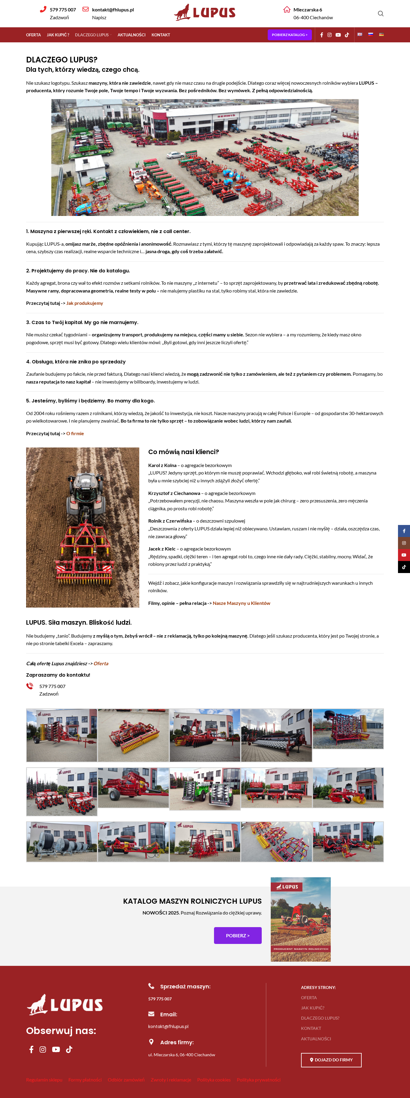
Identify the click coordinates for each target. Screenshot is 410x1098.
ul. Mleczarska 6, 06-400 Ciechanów (181, 1054)
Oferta (100, 663)
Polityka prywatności (259, 1079)
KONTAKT (311, 1028)
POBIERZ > (238, 935)
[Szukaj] (381, 14)
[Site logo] (205, 22)
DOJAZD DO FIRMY (334, 1059)
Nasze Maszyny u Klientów (241, 603)
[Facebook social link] (321, 34)
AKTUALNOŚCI (316, 1038)
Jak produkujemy (84, 303)
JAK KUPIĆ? (312, 1007)
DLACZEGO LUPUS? (320, 1018)
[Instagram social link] (329, 34)
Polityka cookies (214, 1079)
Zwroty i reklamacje (171, 1079)
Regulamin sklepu (44, 1079)
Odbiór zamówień (126, 1079)
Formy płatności (85, 1079)
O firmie (75, 433)
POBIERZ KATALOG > (290, 34)
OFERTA (309, 997)
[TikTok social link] (347, 34)
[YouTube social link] (338, 34)
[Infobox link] (58, 13)
